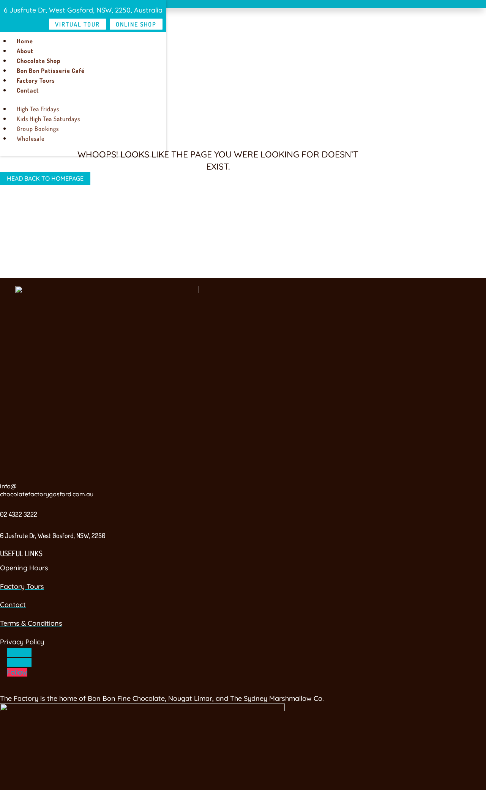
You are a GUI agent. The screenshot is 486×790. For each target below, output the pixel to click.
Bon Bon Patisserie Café (51, 70)
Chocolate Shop (38, 61)
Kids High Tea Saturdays (48, 119)
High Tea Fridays (38, 109)
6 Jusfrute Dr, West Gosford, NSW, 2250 (53, 535)
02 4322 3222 (18, 514)
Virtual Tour (77, 24)
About (25, 51)
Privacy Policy (22, 641)
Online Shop (136, 24)
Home (25, 41)
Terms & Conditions (31, 623)
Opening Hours (24, 567)
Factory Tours (36, 80)
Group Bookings (38, 128)
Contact (28, 90)
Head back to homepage (45, 178)
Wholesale (30, 138)
